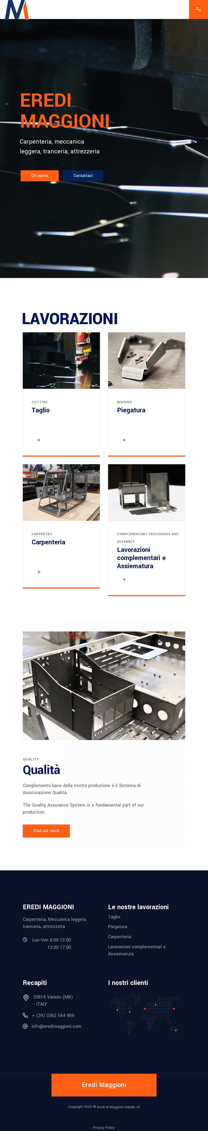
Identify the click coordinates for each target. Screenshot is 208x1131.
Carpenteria (119, 937)
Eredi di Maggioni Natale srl (118, 1107)
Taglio (114, 917)
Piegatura (117, 927)
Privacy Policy (104, 1127)
